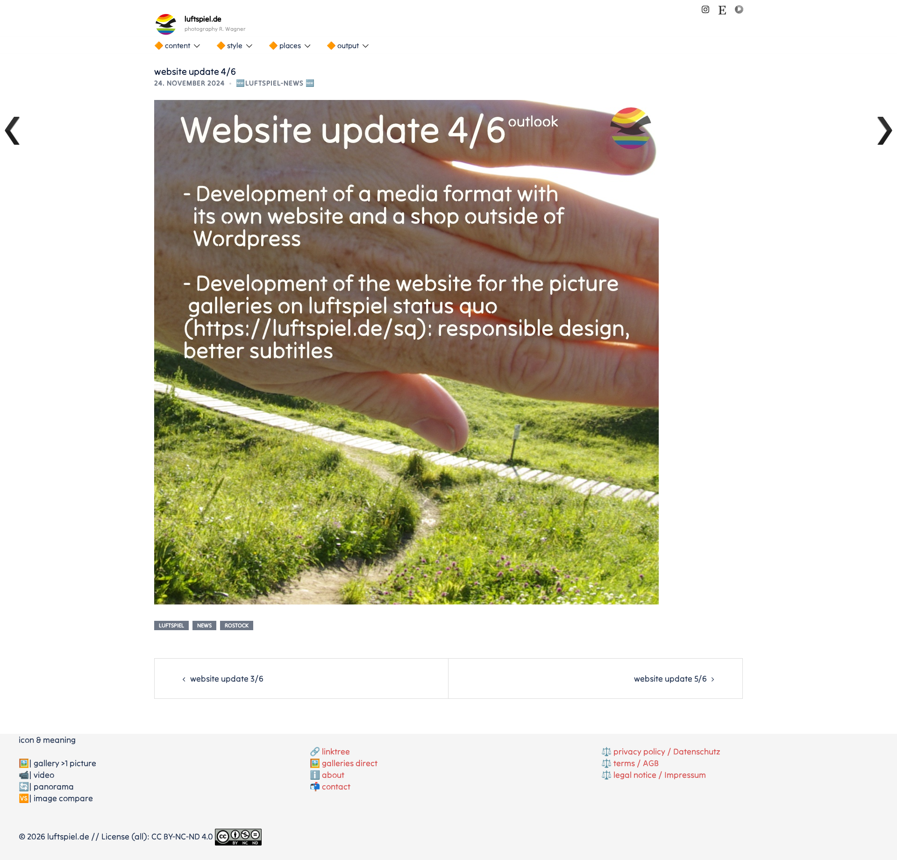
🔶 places (285, 45)
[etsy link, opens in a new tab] (722, 8)
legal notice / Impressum (659, 774)
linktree (336, 751)
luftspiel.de (203, 18)
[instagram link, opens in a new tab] (705, 8)
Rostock (237, 625)
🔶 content (172, 45)
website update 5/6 (670, 678)
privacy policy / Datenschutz (666, 751)
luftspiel (171, 625)
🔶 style (229, 45)
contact (336, 786)
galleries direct (349, 763)
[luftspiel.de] (166, 24)
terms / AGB (636, 763)
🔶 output (343, 45)
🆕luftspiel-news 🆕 (275, 82)
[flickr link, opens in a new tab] (739, 8)
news (204, 625)
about (333, 774)
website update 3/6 (226, 678)
